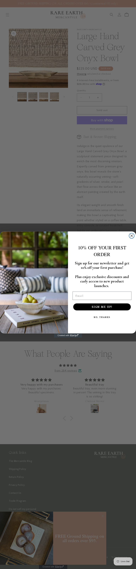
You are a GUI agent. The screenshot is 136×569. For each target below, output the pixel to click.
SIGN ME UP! (102, 306)
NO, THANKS (102, 317)
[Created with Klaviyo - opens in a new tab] (68, 335)
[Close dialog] (131, 235)
